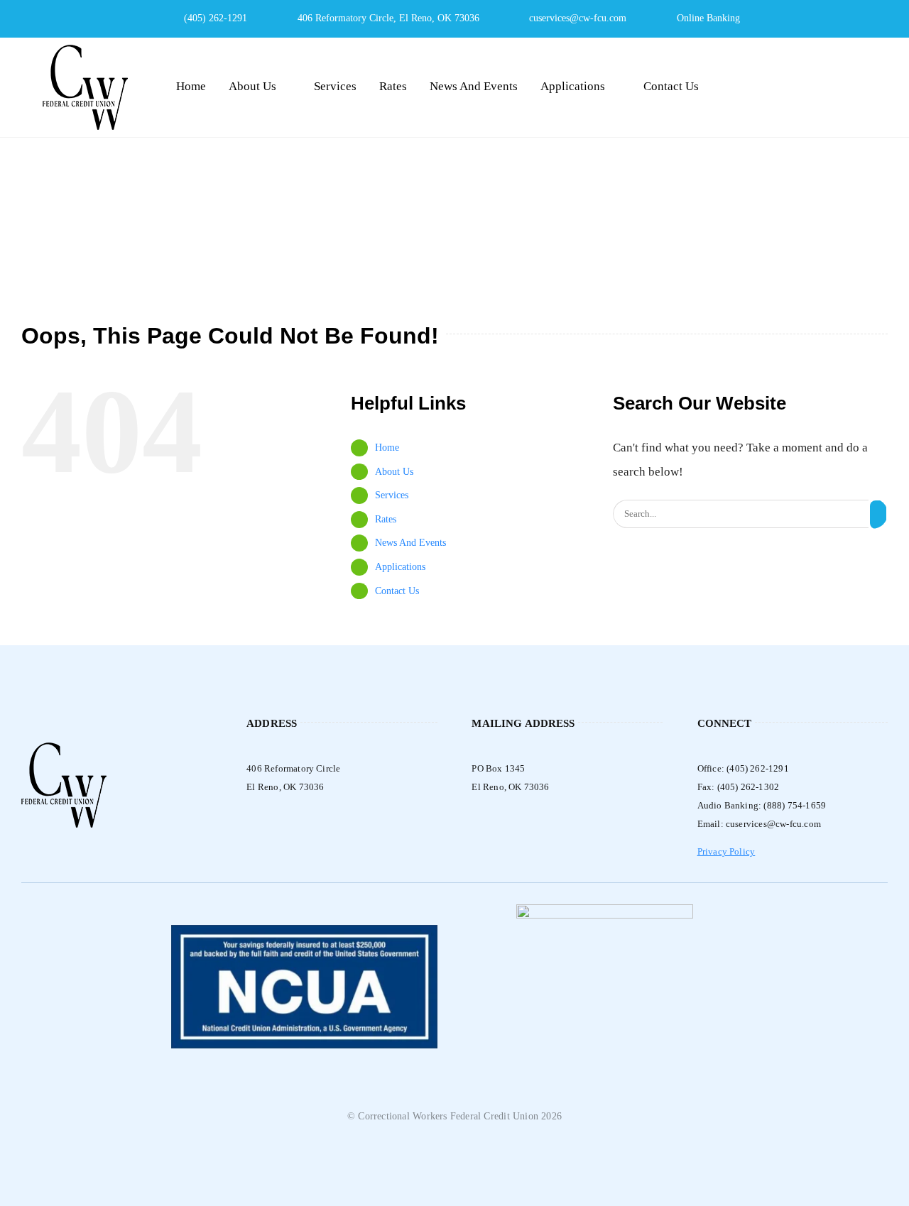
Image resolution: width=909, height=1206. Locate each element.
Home (387, 447)
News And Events (410, 542)
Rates (385, 519)
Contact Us (397, 591)
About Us (394, 471)
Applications (400, 566)
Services (391, 495)
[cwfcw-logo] (85, 50)
